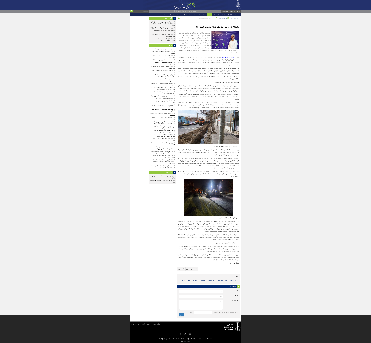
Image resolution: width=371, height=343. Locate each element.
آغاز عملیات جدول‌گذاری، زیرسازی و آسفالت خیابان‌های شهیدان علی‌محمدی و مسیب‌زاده (163, 123)
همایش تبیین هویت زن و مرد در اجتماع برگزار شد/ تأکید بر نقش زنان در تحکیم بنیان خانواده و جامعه (163, 24)
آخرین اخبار (168, 18)
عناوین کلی (230, 14)
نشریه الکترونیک (171, 14)
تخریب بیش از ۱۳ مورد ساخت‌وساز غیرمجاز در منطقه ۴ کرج (163, 140)
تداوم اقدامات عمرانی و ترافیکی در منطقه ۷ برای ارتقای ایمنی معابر (164, 93)
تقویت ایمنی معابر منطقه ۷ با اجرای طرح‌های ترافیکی (163, 110)
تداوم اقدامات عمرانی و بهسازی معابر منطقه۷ (162, 60)
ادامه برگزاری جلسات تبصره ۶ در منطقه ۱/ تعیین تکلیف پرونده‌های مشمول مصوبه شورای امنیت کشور (164, 161)
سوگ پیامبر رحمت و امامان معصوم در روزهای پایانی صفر (163, 177)
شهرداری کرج (233, 280)
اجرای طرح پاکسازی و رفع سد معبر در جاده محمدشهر (163, 52)
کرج (182, 280)
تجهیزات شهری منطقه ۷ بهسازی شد (164, 98)
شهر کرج (188, 280)
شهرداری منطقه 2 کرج (222, 280)
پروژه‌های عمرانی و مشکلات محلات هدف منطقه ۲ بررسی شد (163, 144)
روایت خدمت (163, 14)
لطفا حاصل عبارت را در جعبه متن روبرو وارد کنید (226, 312)
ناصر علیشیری (211, 280)
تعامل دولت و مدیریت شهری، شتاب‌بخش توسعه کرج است (164, 31)
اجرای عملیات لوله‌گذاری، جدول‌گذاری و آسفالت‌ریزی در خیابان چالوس (164, 131)
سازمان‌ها (204, 14)
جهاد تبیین (202, 280)
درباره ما (133, 324)
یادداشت (169, 172)
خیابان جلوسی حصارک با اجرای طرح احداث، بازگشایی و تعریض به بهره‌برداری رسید (163, 76)
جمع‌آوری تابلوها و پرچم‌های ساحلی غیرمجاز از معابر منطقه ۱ (163, 67)
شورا (219, 14)
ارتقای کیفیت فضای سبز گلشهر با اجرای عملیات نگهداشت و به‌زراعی (164, 127)
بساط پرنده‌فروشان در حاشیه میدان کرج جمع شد (163, 119)
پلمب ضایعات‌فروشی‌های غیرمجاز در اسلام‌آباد (162, 49)
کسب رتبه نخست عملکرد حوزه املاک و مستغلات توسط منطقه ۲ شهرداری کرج (164, 148)
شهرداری (224, 14)
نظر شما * (235, 301)
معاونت (214, 14)
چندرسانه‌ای (179, 14)
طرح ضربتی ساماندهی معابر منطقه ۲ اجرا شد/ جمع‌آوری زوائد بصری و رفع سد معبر (163, 88)
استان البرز (194, 280)
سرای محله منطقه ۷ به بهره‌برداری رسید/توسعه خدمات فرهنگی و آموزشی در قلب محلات (163, 152)
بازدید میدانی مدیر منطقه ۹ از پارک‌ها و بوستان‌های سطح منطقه (165, 63)
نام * (236, 291)
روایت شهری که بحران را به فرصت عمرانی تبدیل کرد (162, 181)
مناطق (209, 14)
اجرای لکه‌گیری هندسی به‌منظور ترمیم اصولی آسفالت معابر (163, 57)
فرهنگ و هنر (192, 14)
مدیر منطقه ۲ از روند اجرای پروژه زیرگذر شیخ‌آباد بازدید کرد (162, 114)
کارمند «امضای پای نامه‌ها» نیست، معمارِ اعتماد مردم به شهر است (163, 35)
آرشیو (148, 324)
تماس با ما (141, 324)
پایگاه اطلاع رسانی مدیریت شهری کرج (189, 5)
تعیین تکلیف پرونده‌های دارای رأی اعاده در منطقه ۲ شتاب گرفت (164, 156)
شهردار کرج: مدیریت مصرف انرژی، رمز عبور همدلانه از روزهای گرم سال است (164, 40)
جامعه (198, 14)
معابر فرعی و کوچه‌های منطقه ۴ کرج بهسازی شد (163, 72)
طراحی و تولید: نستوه (185, 341)
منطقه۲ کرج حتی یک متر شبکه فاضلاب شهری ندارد (216, 27)
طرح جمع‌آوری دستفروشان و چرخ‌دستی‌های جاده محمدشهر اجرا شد (163, 106)
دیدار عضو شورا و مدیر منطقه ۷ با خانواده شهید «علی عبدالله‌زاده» (163, 84)
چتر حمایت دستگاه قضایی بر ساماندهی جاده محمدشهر (163, 80)
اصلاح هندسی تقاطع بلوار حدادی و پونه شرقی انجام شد (163, 102)
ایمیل (236, 296)
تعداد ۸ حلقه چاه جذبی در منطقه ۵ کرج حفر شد (161, 96)
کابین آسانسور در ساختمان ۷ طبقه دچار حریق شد (162, 28)
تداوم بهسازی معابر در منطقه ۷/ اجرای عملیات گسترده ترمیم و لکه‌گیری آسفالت (163, 167)
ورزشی (185, 14)
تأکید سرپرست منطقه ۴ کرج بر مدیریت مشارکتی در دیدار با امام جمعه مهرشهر (164, 135)
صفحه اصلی (237, 14)
